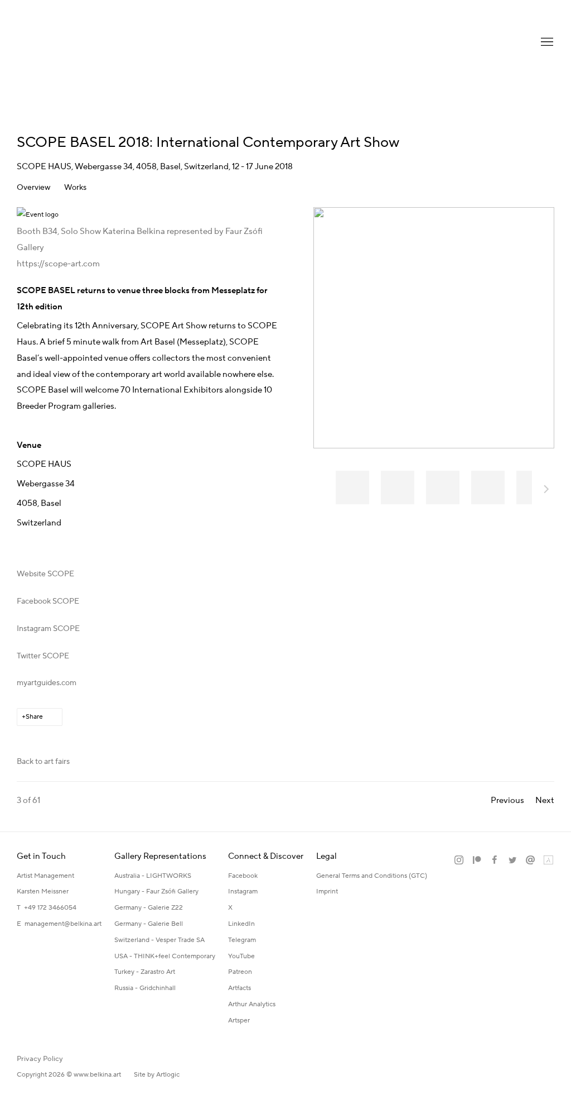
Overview (33, 188)
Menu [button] (546, 42)
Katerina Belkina (61, 42)
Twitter (512, 860)
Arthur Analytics (251, 1004)
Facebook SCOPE (48, 601)
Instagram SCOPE (48, 629)
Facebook (243, 876)
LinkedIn (241, 924)
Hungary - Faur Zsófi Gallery (156, 891)
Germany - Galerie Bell (148, 924)
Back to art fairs (43, 762)
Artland (548, 860)
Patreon (240, 972)
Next (546, 491)
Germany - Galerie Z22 (148, 908)
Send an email (530, 860)
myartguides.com (46, 683)
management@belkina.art (63, 924)
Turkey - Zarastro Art (144, 972)
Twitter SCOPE (43, 656)
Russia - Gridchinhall (145, 988)
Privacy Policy (40, 1058)
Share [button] (34, 717)
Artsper (239, 1020)
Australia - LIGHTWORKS (152, 876)
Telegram (242, 940)
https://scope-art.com (58, 264)
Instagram (243, 891)
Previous (507, 800)
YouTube (241, 956)
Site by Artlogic (157, 1074)
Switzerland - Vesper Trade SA (159, 940)
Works (75, 188)
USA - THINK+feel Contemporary (164, 956)
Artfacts (239, 988)
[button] (352, 487)
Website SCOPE (45, 574)
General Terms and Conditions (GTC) (371, 876)
